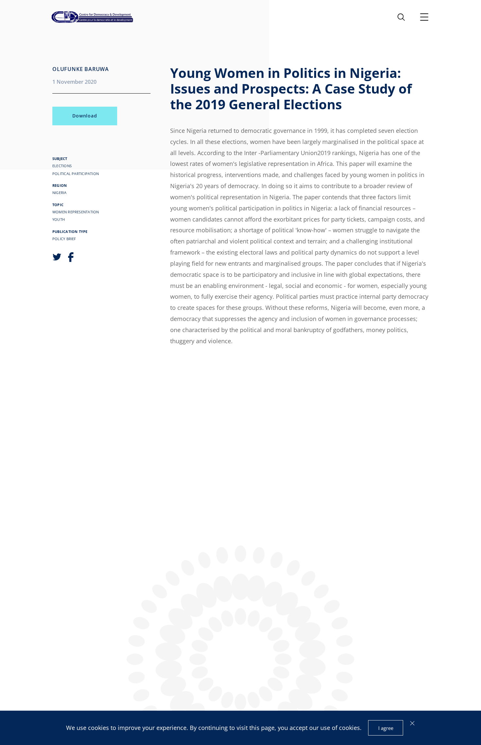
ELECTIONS (62, 165)
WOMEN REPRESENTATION (75, 211)
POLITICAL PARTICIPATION (75, 173)
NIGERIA (59, 192)
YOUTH (58, 219)
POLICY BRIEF (64, 238)
